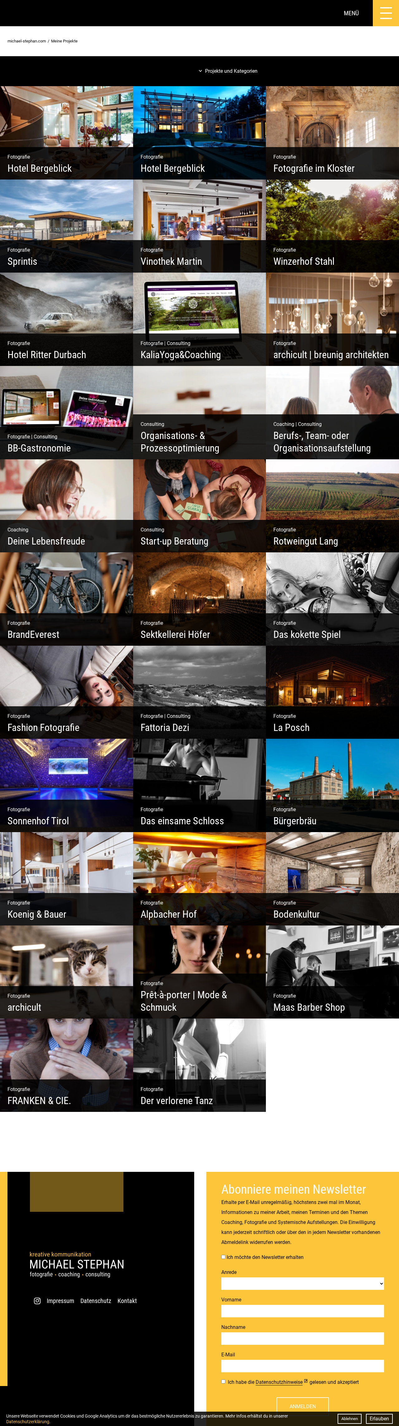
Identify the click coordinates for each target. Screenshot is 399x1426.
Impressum (60, 1301)
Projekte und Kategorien (231, 71)
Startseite (13, 13)
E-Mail (228, 1355)
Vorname (231, 1300)
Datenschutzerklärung (27, 1421)
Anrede (229, 1272)
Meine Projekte (64, 41)
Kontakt (127, 1301)
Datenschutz (95, 1301)
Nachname (233, 1327)
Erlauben (379, 1419)
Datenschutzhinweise (279, 1382)
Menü (351, 13)
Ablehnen (349, 1418)
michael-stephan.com (26, 41)
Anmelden (303, 1406)
